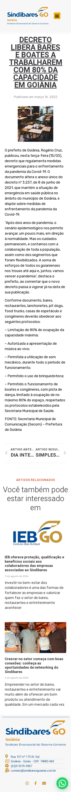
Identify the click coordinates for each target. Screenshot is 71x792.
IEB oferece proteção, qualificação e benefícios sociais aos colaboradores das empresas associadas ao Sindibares (34, 564)
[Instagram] (27, 783)
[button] (57, 15)
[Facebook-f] (35, 783)
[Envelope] (44, 783)
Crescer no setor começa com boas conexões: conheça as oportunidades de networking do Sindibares (34, 665)
